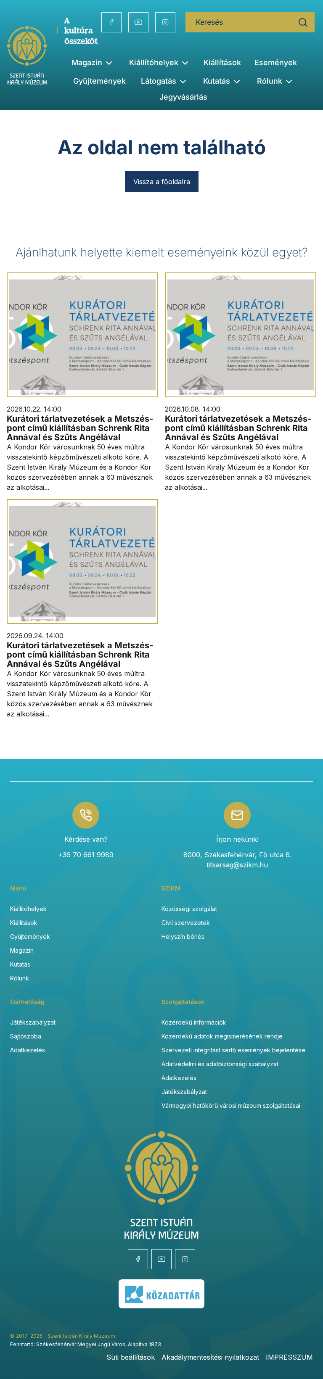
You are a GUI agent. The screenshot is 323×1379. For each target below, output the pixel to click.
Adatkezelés (27, 1050)
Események (275, 62)
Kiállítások (222, 62)
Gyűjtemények (99, 81)
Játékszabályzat (33, 1022)
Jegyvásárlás (183, 96)
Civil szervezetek (186, 922)
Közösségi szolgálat (189, 908)
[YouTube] (138, 22)
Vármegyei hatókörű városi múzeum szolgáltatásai (231, 1105)
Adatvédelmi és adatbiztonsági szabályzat (220, 1063)
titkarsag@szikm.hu (237, 865)
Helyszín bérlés (183, 936)
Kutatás (20, 964)
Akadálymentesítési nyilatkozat (210, 1357)
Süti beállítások (130, 1357)
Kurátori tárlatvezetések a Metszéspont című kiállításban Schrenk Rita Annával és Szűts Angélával (80, 428)
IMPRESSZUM (289, 1357)
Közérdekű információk (194, 1022)
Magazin (22, 950)
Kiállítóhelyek (153, 62)
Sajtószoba (25, 1036)
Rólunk (19, 978)
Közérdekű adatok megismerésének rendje (222, 1036)
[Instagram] (165, 22)
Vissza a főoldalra (161, 181)
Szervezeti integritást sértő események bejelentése (233, 1050)
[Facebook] (111, 22)
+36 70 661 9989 (86, 855)
